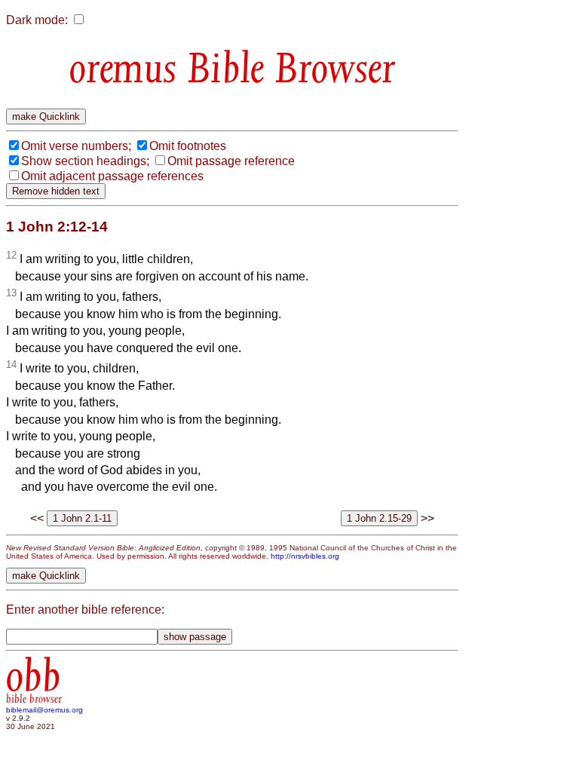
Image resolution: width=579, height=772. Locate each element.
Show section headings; (85, 161)
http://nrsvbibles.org (305, 556)
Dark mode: (37, 20)
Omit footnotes (187, 145)
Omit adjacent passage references (112, 176)
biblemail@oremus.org (44, 710)
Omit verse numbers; (76, 145)
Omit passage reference (231, 161)
